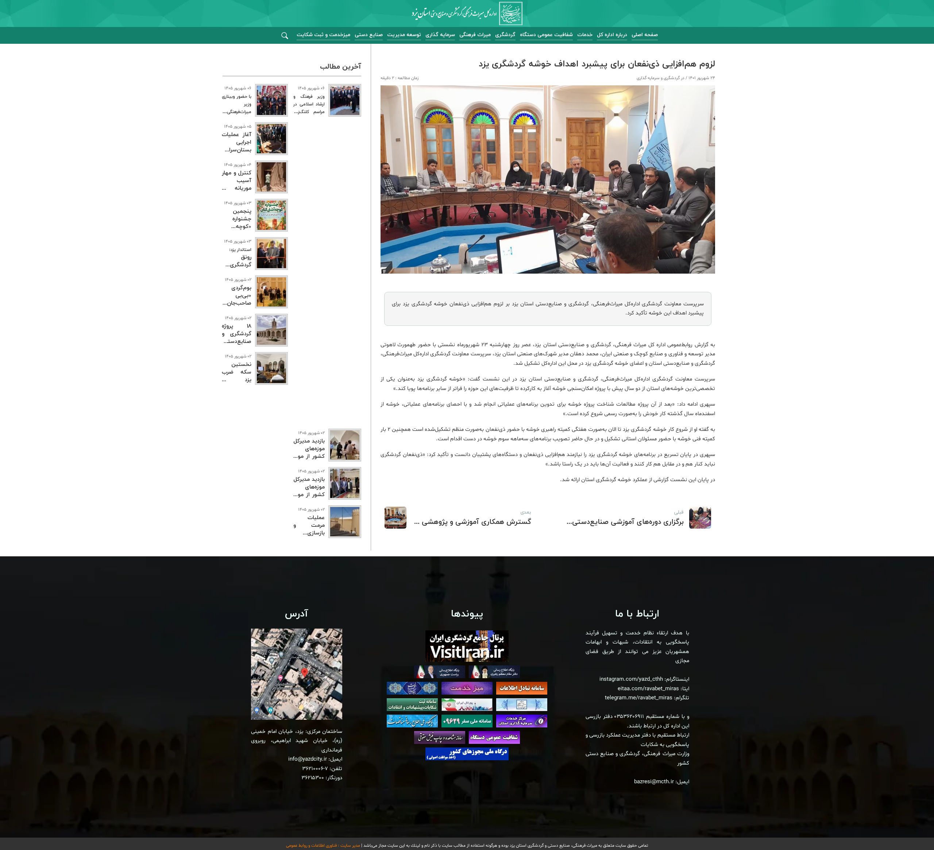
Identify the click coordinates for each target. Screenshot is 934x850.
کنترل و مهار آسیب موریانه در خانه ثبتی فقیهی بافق (236, 188)
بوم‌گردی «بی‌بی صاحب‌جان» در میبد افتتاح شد (236, 303)
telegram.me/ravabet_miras (638, 698)
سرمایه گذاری (440, 34)
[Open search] (285, 36)
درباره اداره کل (612, 34)
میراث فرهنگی (475, 34)
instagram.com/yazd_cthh (631, 679)
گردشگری (505, 34)
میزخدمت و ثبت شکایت (323, 34)
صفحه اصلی (645, 34)
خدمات (585, 34)
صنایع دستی (369, 34)
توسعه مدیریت (404, 34)
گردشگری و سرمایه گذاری (658, 78)
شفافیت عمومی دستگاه (546, 34)
